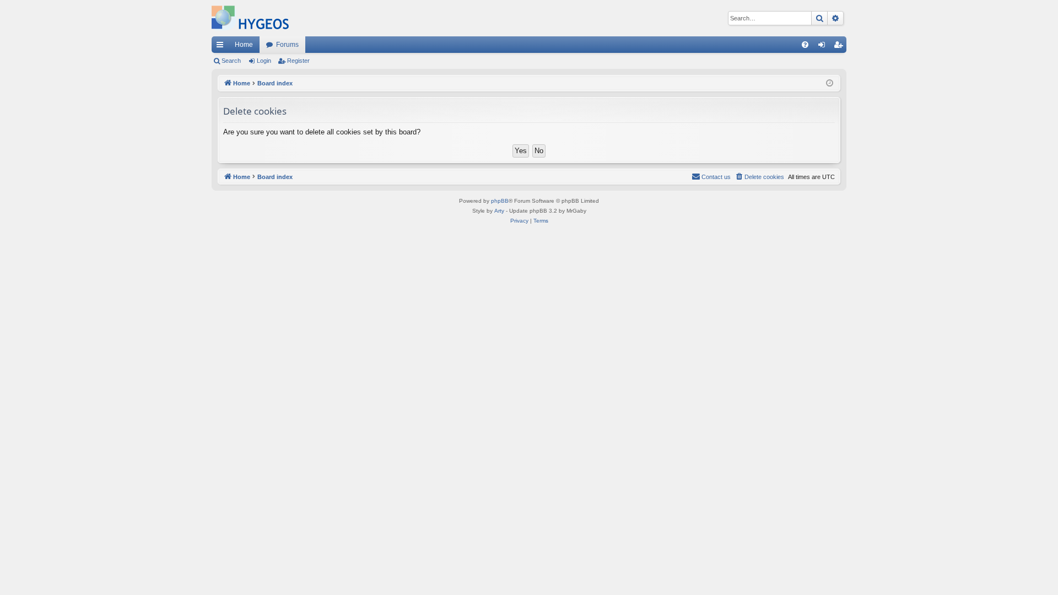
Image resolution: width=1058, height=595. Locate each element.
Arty (499, 211)
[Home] (250, 18)
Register (298, 60)
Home (244, 44)
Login (264, 60)
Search (231, 60)
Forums (287, 44)
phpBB (500, 201)
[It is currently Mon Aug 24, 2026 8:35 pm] (829, 83)
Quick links (222, 47)
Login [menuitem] (824, 47)
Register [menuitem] (840, 47)
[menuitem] (805, 44)
